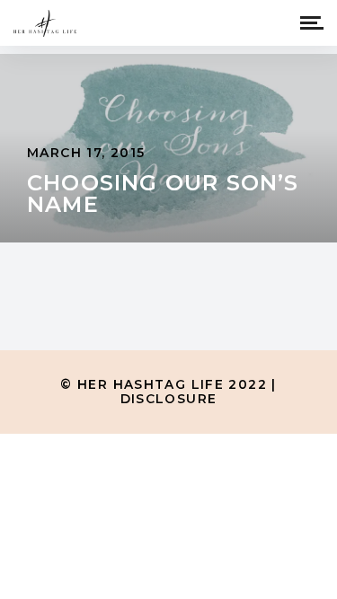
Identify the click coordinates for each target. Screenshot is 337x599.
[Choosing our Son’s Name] (168, 148)
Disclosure (168, 399)
